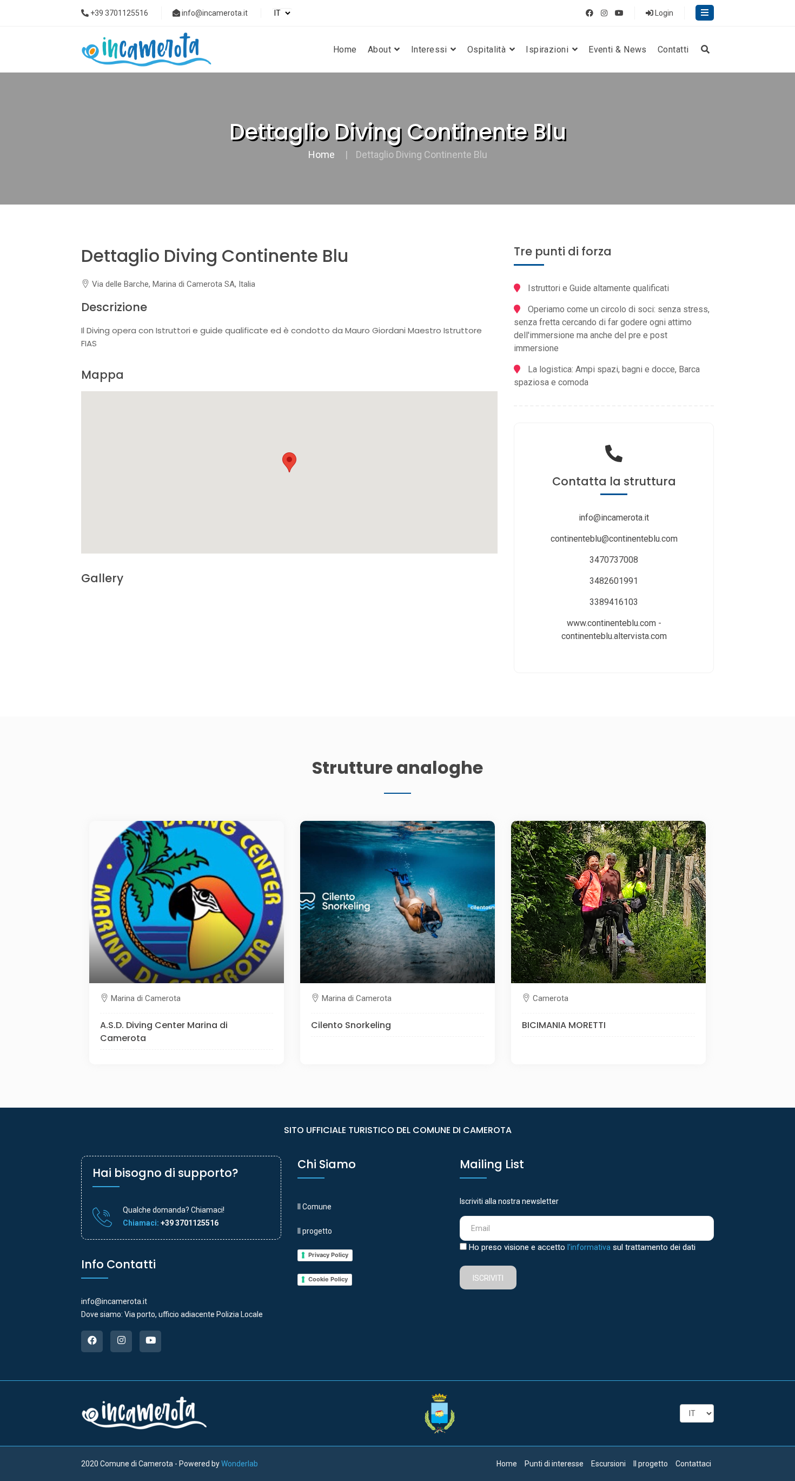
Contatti (673, 49)
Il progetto (314, 1231)
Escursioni (608, 1463)
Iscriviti (488, 1278)
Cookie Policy (328, 1279)
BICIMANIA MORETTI (564, 1025)
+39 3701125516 (118, 13)
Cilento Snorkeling (351, 1025)
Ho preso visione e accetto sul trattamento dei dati (582, 1247)
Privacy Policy (328, 1255)
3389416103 (613, 602)
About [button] (381, 49)
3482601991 (613, 581)
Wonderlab (239, 1463)
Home (345, 49)
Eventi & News (617, 49)
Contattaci (693, 1463)
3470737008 (613, 560)
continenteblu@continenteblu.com (614, 539)
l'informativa (589, 1247)
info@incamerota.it (214, 13)
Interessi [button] (430, 49)
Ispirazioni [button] (548, 49)
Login (663, 13)
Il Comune (314, 1206)
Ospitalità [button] (487, 49)
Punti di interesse (554, 1463)
